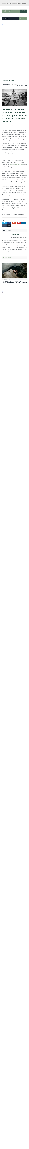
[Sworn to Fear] (14, 51)
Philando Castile (18, 164)
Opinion (18, 85)
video (11, 164)
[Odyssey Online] (14, 10)
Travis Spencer (6, 84)
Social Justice (24, 85)
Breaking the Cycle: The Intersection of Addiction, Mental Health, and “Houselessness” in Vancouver (15, 3)
